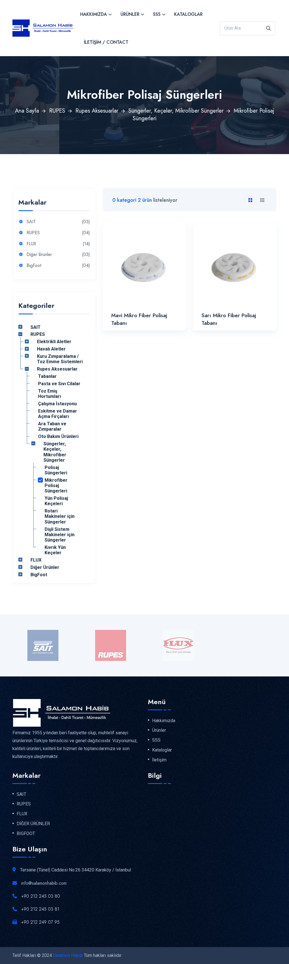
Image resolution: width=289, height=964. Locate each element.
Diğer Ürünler (39, 254)
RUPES (57, 111)
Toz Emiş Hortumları (49, 393)
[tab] (251, 200)
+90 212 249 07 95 (40, 922)
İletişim (159, 760)
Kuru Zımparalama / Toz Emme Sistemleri (60, 359)
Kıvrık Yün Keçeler (55, 550)
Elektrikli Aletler (54, 341)
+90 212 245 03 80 (40, 896)
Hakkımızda (93, 14)
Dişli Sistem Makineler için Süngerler (60, 535)
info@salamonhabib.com (44, 883)
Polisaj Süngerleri (56, 470)
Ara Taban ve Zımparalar (52, 426)
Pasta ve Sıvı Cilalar (59, 383)
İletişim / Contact (106, 42)
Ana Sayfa (27, 111)
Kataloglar (188, 14)
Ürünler (130, 14)
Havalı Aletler (51, 349)
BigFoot (34, 265)
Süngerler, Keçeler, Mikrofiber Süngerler (176, 111)
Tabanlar (47, 376)
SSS (157, 14)
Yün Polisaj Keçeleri (56, 501)
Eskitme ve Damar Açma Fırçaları (57, 413)
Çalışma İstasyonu (57, 403)
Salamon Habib (68, 955)
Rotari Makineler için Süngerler (60, 516)
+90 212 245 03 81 (40, 909)
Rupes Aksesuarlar (96, 111)
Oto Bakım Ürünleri (58, 436)
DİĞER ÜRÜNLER (33, 823)
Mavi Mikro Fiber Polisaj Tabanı (139, 319)
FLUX (31, 244)
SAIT (31, 222)
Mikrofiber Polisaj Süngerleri (56, 485)
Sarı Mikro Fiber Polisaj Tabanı (229, 319)
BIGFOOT (26, 833)
